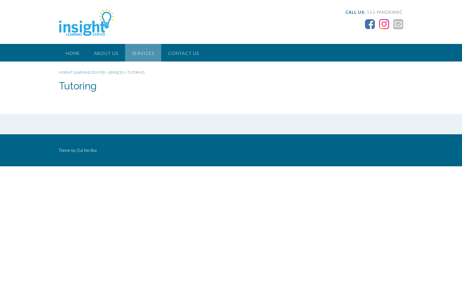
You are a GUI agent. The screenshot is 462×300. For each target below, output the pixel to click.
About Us (106, 53)
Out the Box (86, 150)
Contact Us (183, 53)
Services (143, 53)
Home (73, 53)
